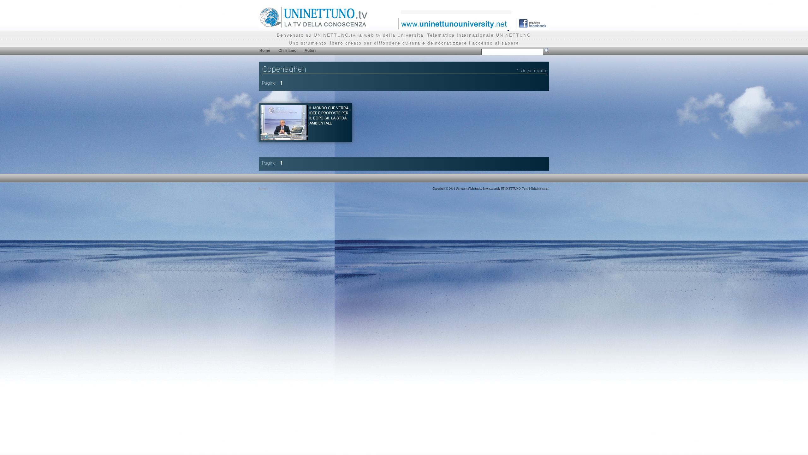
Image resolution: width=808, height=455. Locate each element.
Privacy (263, 188)
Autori (310, 50)
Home (264, 50)
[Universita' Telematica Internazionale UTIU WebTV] (314, 26)
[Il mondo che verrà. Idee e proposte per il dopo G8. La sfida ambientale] (284, 138)
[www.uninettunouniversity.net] (453, 28)
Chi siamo (287, 50)
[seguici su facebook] (530, 28)
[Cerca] (546, 52)
